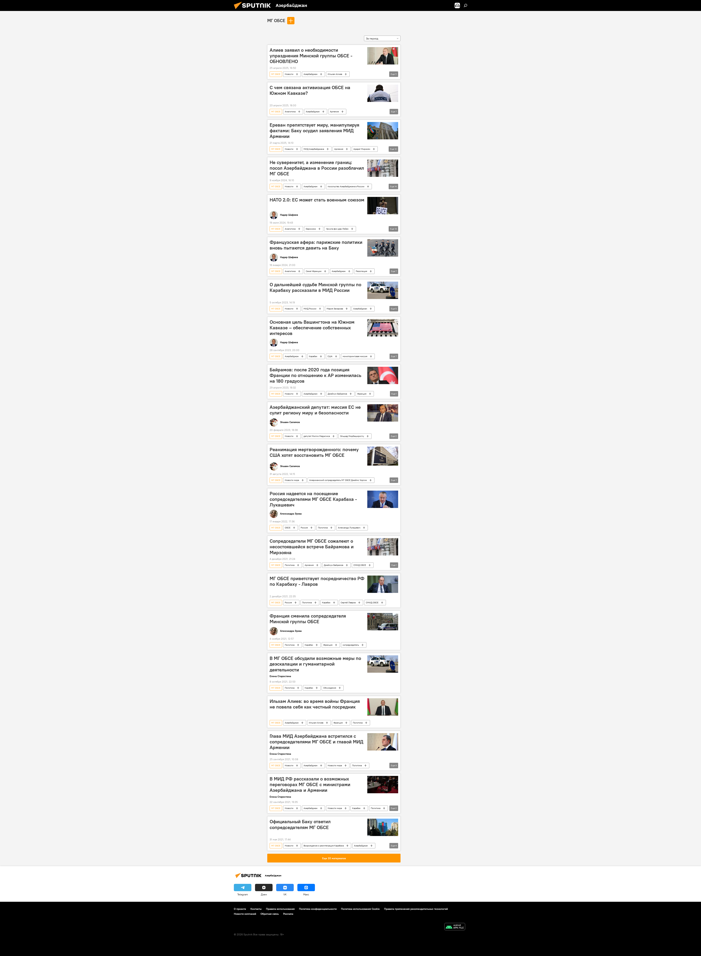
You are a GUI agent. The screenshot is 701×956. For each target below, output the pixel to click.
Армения (334, 111)
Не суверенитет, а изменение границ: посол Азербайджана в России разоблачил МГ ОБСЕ (317, 168)
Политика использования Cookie (360, 909)
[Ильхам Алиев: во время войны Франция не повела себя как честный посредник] (382, 707)
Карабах (313, 356)
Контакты (256, 909)
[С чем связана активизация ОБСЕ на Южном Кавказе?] (382, 93)
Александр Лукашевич (349, 527)
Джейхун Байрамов (337, 393)
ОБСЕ (287, 527)
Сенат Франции (313, 271)
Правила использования (280, 909)
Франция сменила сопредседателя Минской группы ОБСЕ (308, 618)
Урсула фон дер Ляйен (337, 228)
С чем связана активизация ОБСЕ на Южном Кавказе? (310, 90)
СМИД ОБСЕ (359, 565)
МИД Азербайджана (314, 149)
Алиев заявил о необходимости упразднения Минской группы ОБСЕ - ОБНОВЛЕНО (311, 55)
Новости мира (292, 480)
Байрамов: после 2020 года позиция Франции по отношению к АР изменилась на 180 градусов (315, 375)
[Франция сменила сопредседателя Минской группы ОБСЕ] (382, 621)
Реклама (288, 913)
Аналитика (290, 111)
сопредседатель (351, 644)
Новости (289, 74)
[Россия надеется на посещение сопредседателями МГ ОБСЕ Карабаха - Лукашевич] (382, 499)
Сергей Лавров (348, 602)
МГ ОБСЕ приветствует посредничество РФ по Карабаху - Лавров (317, 581)
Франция (361, 393)
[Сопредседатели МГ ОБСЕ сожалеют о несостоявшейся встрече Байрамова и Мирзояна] (382, 546)
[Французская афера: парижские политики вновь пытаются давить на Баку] (382, 248)
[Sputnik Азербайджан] (254, 10)
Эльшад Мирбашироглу (352, 436)
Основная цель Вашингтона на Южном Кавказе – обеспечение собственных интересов (312, 327)
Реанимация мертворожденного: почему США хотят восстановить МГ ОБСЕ (314, 452)
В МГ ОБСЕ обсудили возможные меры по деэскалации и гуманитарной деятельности (315, 664)
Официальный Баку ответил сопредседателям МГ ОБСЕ (300, 824)
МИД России (310, 308)
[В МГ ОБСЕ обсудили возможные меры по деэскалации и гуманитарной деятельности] (382, 664)
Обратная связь (270, 913)
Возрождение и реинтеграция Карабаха (324, 845)
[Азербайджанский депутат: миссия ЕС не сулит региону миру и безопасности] (382, 413)
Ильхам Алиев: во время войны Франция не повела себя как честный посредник (315, 704)
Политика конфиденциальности (318, 909)
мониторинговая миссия (355, 356)
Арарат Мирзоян (361, 149)
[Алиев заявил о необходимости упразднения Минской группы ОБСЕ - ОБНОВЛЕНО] (382, 55)
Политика (323, 527)
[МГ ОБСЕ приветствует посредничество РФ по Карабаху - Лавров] (382, 584)
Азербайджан (310, 74)
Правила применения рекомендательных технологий (416, 909)
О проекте (240, 909)
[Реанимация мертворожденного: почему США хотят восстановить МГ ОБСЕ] (382, 456)
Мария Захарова (335, 308)
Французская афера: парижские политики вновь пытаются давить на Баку (316, 245)
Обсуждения (329, 687)
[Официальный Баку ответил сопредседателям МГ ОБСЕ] (382, 827)
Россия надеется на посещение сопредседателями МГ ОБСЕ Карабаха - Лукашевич (313, 499)
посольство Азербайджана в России (346, 186)
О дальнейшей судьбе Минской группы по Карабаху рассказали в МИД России (315, 287)
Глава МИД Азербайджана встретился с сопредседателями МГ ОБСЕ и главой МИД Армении (316, 741)
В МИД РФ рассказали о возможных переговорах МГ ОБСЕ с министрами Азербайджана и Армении (310, 784)
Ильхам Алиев (335, 74)
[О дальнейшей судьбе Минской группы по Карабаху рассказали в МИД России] (382, 290)
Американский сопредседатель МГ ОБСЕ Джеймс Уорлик (338, 480)
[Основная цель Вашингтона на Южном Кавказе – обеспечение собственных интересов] (382, 327)
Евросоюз (311, 228)
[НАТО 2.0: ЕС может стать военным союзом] (382, 205)
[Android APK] (454, 927)
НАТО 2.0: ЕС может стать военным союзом (317, 200)
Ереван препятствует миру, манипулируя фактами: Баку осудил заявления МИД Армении (314, 130)
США (329, 356)
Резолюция (361, 271)
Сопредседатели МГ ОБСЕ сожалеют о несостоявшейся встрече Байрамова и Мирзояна (312, 546)
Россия (304, 527)
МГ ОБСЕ (276, 20)
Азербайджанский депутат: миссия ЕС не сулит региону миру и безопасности (315, 410)
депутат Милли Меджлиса (317, 436)
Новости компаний (245, 913)
